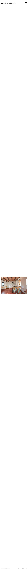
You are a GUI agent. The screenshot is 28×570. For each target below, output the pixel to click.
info (19, 568)
